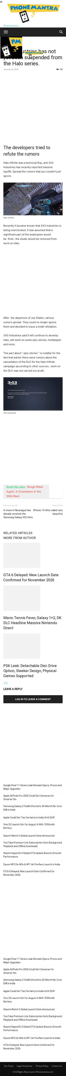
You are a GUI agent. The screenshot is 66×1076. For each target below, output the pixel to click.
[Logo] (11, 57)
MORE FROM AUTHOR (19, 538)
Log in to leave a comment (33, 699)
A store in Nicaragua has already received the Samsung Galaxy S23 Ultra (18, 514)
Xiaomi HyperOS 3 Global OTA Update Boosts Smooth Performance (32, 855)
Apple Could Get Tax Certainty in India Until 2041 (29, 817)
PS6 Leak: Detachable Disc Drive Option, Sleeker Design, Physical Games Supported (30, 671)
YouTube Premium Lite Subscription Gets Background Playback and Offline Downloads (32, 844)
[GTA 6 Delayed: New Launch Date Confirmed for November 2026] (33, 555)
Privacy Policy (42, 1066)
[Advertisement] (33, 106)
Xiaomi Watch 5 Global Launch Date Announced (28, 835)
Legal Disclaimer (24, 1066)
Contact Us (57, 1066)
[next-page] (7, 683)
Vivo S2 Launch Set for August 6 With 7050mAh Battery (29, 826)
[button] (5, 32)
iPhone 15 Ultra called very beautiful (48, 512)
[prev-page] (4, 683)
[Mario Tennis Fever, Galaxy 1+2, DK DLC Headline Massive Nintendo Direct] (33, 598)
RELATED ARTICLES (17, 533)
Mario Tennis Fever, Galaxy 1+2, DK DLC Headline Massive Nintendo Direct (32, 623)
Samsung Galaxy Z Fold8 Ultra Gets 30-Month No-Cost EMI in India (32, 808)
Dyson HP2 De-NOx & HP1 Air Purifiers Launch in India (31, 864)
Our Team (9, 1066)
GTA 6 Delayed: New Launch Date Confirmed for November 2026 (28, 873)
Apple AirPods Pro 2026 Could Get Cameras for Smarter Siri (28, 797)
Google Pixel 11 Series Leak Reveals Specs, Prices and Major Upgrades (32, 787)
